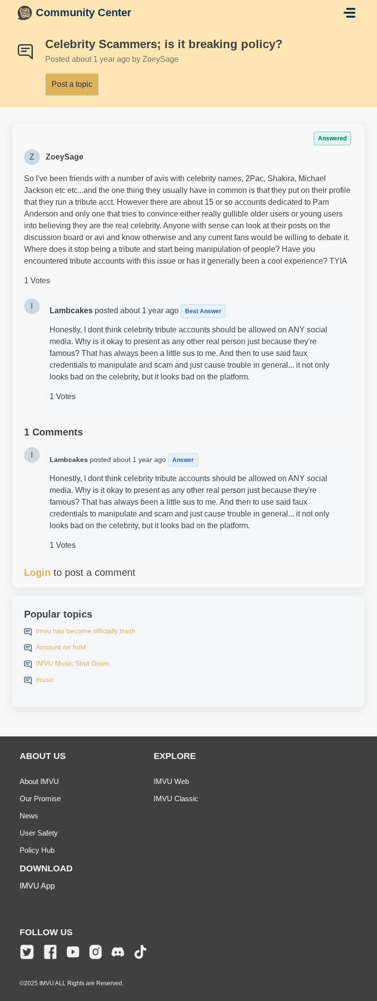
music (45, 679)
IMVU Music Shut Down (72, 663)
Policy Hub (37, 850)
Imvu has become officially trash (85, 631)
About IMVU (39, 781)
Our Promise (40, 798)
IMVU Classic (176, 798)
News (29, 816)
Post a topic (72, 84)
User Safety (39, 833)
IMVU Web (171, 781)
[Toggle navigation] (349, 13)
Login (37, 572)
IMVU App (37, 886)
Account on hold (61, 647)
